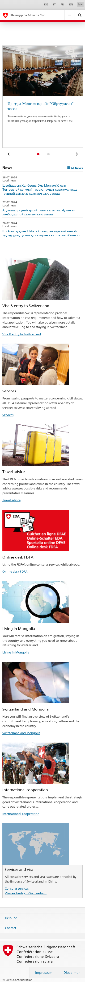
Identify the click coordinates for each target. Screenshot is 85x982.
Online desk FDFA (14, 571)
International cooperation (20, 814)
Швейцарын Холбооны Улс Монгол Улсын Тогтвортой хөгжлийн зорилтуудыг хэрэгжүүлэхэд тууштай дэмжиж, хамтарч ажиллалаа (39, 189)
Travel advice (11, 500)
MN (80, 4)
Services (7, 415)
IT (54, 4)
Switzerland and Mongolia (21, 733)
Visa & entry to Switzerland (21, 334)
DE (46, 4)
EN (71, 4)
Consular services (17, 888)
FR (62, 4)
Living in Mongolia (15, 652)
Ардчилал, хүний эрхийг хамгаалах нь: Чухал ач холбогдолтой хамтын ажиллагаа (38, 212)
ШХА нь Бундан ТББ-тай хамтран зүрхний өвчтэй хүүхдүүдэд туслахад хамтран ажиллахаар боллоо (41, 233)
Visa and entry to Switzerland (26, 893)
